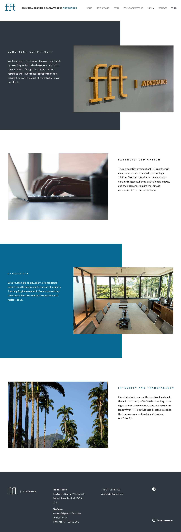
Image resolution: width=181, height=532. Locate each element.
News (151, 8)
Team (116, 8)
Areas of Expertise (133, 8)
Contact (163, 8)
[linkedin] (154, 490)
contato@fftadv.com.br (112, 494)
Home (89, 8)
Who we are (103, 8)
